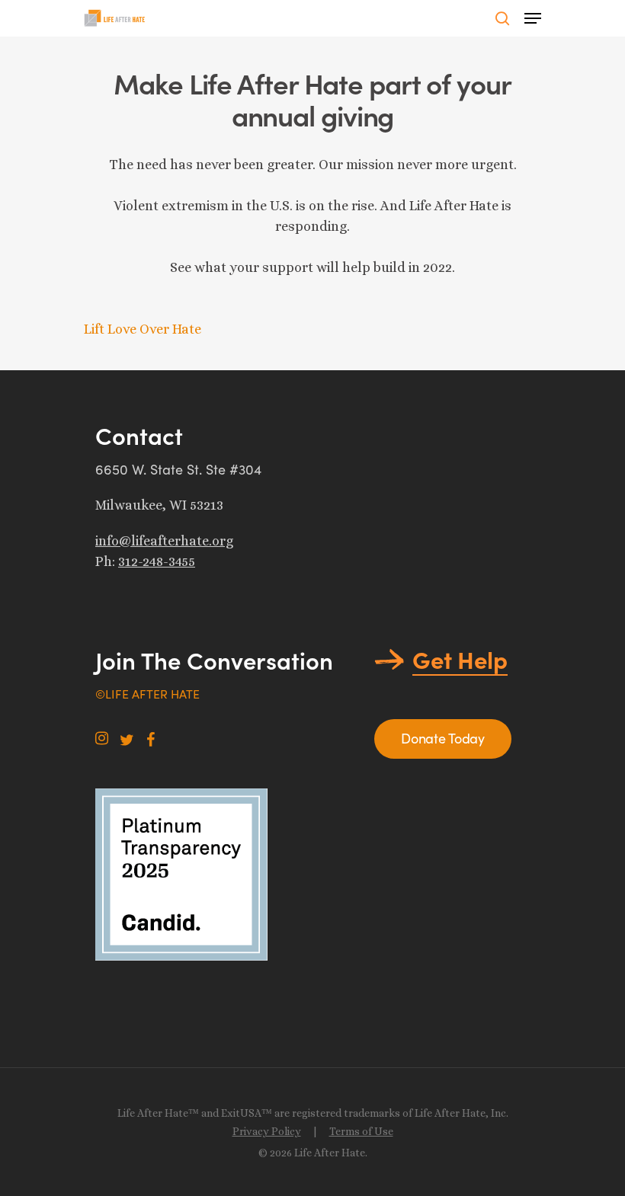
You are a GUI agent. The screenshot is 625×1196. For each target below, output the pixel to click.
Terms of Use (361, 1131)
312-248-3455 (156, 561)
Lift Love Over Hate (142, 329)
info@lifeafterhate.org (164, 540)
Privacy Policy (266, 1131)
